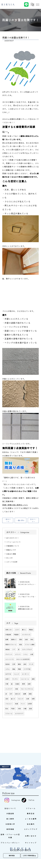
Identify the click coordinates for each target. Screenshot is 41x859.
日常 (13, 664)
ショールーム (25, 679)
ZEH (6, 699)
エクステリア (19, 713)
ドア (13, 649)
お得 (27, 699)
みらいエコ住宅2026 (23, 659)
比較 (26, 639)
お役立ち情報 (11, 554)
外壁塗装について (12, 546)
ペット (23, 704)
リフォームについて (13, 542)
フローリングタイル (27, 689)
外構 (25, 708)
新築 (30, 694)
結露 (24, 694)
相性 (20, 644)
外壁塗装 (8, 634)
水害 (31, 654)
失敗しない (8, 629)
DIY (11, 694)
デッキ (31, 664)
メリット (18, 654)
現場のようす (11, 550)
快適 (16, 704)
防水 (6, 708)
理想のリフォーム (10, 644)
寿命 (32, 639)
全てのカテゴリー (12, 538)
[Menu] (37, 4)
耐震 (6, 639)
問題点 (31, 629)
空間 (33, 699)
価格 (13, 669)
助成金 (7, 664)
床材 (25, 664)
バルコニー (8, 704)
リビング (20, 699)
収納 (29, 684)
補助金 (7, 649)
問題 (19, 669)
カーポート (25, 674)
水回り (7, 679)
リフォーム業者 (29, 644)
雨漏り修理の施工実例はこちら (15, 504)
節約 (20, 639)
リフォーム (8, 713)
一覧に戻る (20, 520)
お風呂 (17, 684)
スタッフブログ (27, 649)
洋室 (16, 689)
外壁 (6, 684)
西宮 (30, 708)
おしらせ (9, 558)
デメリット (8, 654)
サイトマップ (30, 843)
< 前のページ (8, 520)
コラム (7, 669)
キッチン (15, 679)
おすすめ (8, 674)
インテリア (8, 689)
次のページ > (33, 520)
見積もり (14, 639)
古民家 (30, 704)
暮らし (24, 629)
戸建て (13, 708)
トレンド (16, 674)
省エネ (13, 699)
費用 (23, 684)
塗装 (33, 679)
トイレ (25, 654)
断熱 (19, 664)
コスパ (17, 629)
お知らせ (17, 694)
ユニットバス (9, 659)
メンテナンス (26, 634)
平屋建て (16, 634)
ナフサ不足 (27, 669)
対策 (19, 708)
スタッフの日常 (11, 562)
